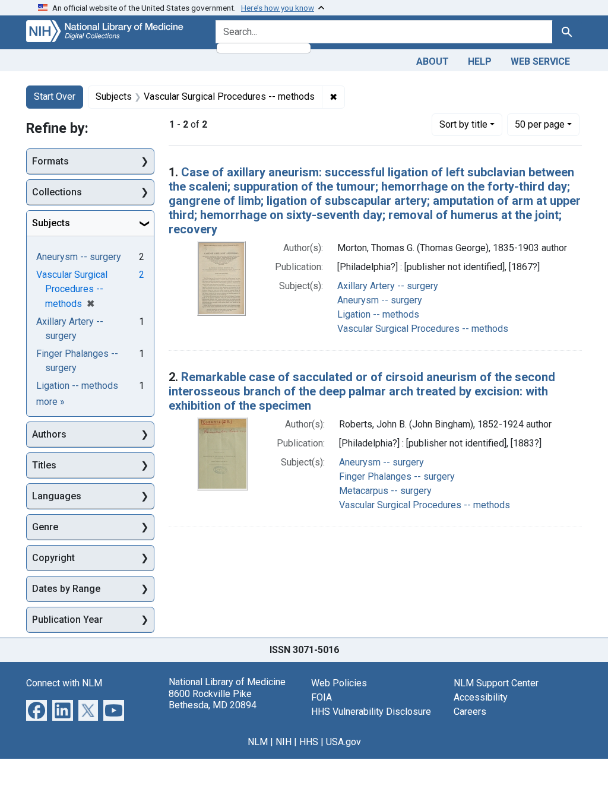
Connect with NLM (64, 683)
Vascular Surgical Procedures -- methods (422, 328)
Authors (49, 434)
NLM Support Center (496, 683)
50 (540, 124)
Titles (44, 465)
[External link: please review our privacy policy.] (36, 709)
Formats (50, 161)
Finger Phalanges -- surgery (397, 476)
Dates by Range (66, 588)
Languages (56, 496)
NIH (284, 741)
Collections (57, 192)
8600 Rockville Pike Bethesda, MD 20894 (212, 699)
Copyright (53, 557)
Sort (463, 124)
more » (50, 401)
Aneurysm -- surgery (379, 300)
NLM (258, 741)
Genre (45, 527)
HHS (308, 741)
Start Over (54, 96)
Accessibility (481, 697)
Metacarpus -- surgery (385, 490)
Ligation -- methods (378, 314)
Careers (470, 711)
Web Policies (339, 683)
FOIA (321, 697)
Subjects (51, 223)
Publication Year (67, 619)
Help (480, 61)
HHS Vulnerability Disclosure (371, 711)
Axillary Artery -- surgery (387, 286)
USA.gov (343, 741)
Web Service (540, 61)
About (432, 61)
